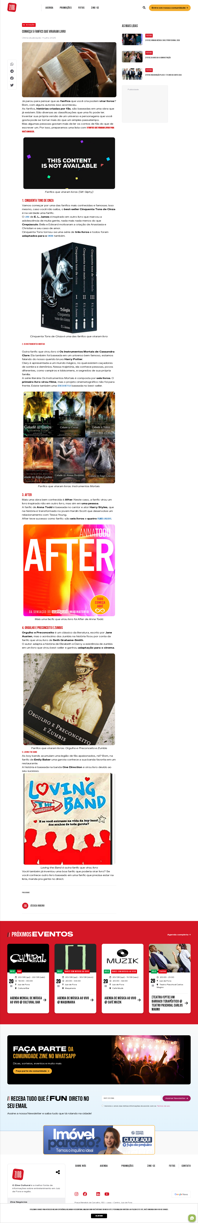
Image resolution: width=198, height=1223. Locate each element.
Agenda (49, 7)
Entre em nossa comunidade (169, 8)
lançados (104, 518)
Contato (186, 1165)
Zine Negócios (18, 1202)
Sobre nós (80, 1166)
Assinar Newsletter (175, 1098)
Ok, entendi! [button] (99, 1216)
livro (27, 217)
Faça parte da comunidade (31, 1071)
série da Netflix (64, 385)
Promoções (66, 7)
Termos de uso (163, 1106)
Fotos (81, 7)
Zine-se (95, 7)
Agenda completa (178, 935)
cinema (50, 236)
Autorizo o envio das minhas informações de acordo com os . (137, 1106)
